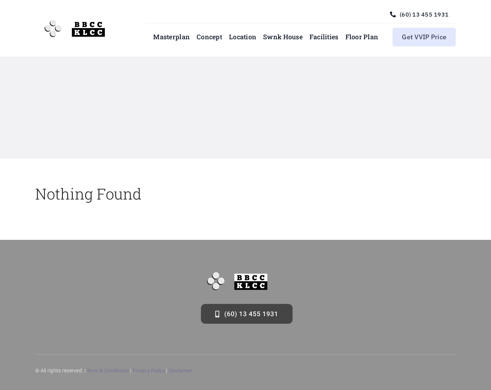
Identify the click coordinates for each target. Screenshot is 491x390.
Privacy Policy (149, 370)
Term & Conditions (108, 370)
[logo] (77, 22)
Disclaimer (181, 370)
